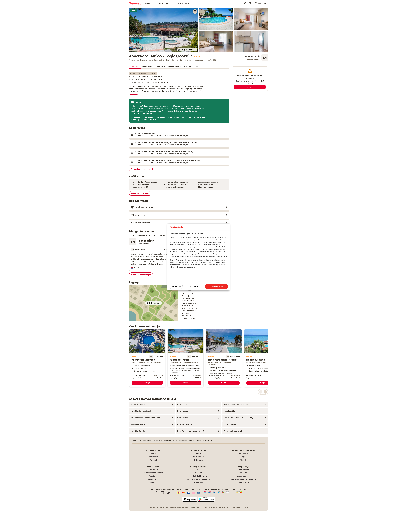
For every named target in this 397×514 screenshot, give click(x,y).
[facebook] (156, 494)
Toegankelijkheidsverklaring (198, 476)
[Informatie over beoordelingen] (259, 59)
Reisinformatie (244, 483)
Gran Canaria (198, 457)
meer (161, 264)
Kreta (198, 453)
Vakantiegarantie (243, 476)
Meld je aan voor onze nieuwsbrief (244, 479)
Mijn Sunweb (244, 473)
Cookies (198, 473)
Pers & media (153, 479)
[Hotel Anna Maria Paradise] (224, 358)
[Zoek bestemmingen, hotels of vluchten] (245, 3)
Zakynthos (198, 460)
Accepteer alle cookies (215, 286)
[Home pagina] (135, 3)
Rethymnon (243, 453)
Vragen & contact (244, 469)
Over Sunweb (153, 469)
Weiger (196, 286)
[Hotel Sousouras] (262, 358)
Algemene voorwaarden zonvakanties (184, 507)
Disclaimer (198, 483)
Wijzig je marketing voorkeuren (198, 479)
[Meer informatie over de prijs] (162, 377)
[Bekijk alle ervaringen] (256, 57)
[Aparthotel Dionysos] (147, 358)
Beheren (175, 286)
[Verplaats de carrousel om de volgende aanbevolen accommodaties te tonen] (265, 392)
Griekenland (153, 457)
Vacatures (153, 476)
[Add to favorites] (195, 11)
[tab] (135, 66)
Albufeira (243, 460)
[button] (163, 30)
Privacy (198, 469)
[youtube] (168, 494)
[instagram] (162, 494)
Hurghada (244, 457)
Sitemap (153, 483)
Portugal (153, 460)
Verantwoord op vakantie (153, 473)
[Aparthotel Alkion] (185, 358)
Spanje (153, 453)
